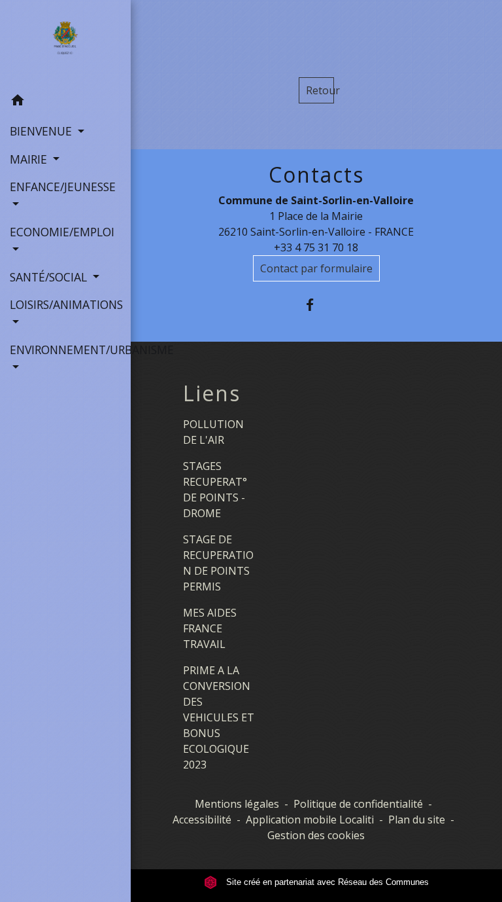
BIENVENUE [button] (42, 131)
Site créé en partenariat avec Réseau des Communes (326, 882)
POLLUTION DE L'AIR (213, 432)
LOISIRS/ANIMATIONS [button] (65, 304)
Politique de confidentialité (358, 804)
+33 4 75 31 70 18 (316, 247)
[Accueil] (65, 43)
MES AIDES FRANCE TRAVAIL (210, 628)
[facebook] (316, 305)
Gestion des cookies (316, 835)
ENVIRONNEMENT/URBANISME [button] (65, 349)
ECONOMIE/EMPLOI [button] (62, 232)
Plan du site (416, 819)
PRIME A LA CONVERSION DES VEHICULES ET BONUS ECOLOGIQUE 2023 (218, 717)
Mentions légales (237, 804)
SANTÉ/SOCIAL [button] (50, 277)
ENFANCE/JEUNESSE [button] (63, 186)
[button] (65, 102)
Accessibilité (202, 819)
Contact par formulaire (316, 268)
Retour (320, 90)
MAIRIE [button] (30, 159)
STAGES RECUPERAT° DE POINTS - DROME (215, 489)
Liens (212, 393)
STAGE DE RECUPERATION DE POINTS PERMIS (218, 563)
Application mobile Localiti (310, 819)
